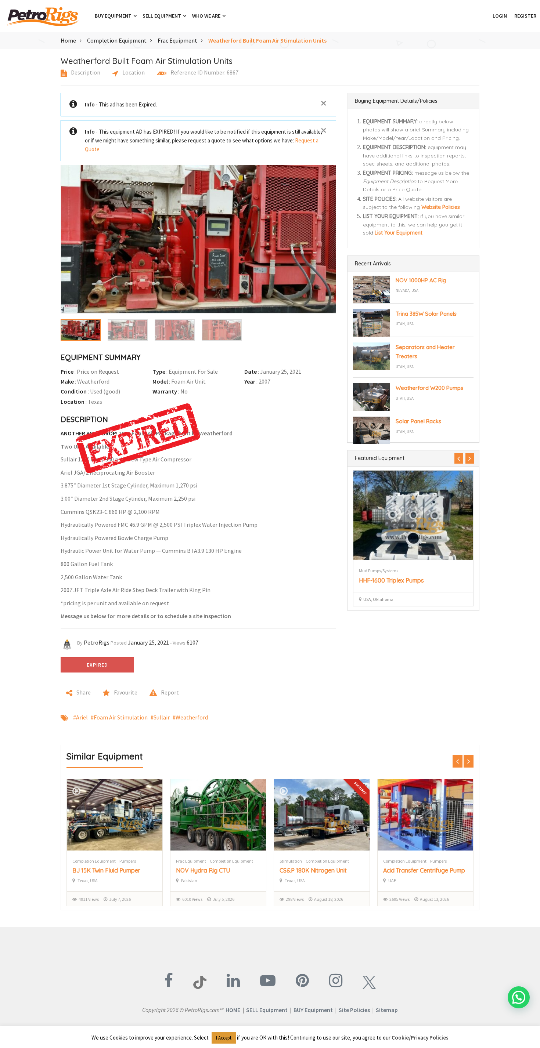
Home (68, 40)
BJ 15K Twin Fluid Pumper (106, 870)
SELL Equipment (267, 1009)
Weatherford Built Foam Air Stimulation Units (267, 40)
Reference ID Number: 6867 (203, 72)
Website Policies (440, 207)
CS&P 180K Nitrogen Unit (313, 870)
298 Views (295, 899)
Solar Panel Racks (418, 421)
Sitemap (387, 1009)
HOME (233, 1009)
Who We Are (207, 15)
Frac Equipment (177, 40)
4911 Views (89, 899)
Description (85, 72)
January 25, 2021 (148, 642)
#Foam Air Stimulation (119, 717)
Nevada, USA (407, 290)
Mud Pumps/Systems (378, 570)
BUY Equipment (313, 1009)
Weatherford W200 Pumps (429, 387)
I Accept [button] (223, 1038)
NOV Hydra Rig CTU (203, 870)
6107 (192, 642)
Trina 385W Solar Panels (426, 313)
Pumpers (127, 861)
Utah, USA (405, 323)
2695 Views (399, 899)
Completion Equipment (117, 40)
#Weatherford (190, 717)
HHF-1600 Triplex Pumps (391, 580)
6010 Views (192, 899)
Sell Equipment (162, 15)
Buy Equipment (114, 15)
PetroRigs (96, 642)
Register (525, 15)
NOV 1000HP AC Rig (421, 280)
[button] (485, 15)
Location (133, 72)
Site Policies (354, 1009)
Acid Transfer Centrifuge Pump (424, 870)
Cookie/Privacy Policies (420, 1037)
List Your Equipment (398, 232)
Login (500, 15)
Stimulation (291, 861)
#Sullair (160, 717)
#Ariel (80, 717)
